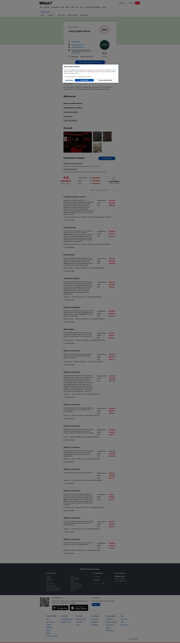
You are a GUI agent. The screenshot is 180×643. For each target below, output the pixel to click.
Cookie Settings (69, 80)
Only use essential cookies (105, 80)
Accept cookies (84, 80)
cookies (73, 70)
